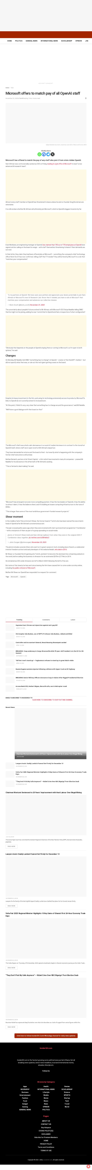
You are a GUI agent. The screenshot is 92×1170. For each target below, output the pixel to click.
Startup (67, 1098)
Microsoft (14, 577)
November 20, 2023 (39, 542)
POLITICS (18, 41)
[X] (53, 154)
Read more (11, 846)
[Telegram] (48, 154)
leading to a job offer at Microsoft (59, 164)
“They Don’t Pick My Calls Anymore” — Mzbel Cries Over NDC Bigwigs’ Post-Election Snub (47, 781)
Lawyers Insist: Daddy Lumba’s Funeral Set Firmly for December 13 (39, 763)
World (67, 1107)
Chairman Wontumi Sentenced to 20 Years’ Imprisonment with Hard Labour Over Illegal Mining (49, 754)
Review (67, 1086)
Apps (25, 1086)
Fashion (25, 1098)
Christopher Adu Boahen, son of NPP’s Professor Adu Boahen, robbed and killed (44, 634)
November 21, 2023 (37, 305)
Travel (67, 1104)
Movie (46, 1098)
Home (7, 88)
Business (25, 1092)
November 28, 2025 (21, 777)
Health (46, 1086)
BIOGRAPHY (25, 1089)
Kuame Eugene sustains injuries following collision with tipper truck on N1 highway (45, 669)
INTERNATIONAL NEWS (49, 41)
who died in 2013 (61, 549)
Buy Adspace (46, 1127)
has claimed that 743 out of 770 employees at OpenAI (62, 245)
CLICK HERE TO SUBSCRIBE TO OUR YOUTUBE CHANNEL (52, 700)
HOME (9, 41)
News (46, 1104)
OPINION (78, 41)
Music (46, 1101)
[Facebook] (44, 154)
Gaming (25, 1107)
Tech (12, 88)
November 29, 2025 (21, 766)
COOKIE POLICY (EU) (46, 1131)
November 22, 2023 (12, 98)
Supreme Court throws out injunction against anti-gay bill (36, 625)
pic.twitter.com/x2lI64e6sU (39, 538)
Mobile (46, 1095)
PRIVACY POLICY (46, 1144)
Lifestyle (46, 1092)
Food (25, 1101)
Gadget (25, 1104)
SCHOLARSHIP (66, 41)
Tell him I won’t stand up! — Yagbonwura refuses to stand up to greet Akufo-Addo (45, 660)
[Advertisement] (46, 15)
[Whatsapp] (39, 154)
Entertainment (25, 1095)
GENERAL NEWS (31, 41)
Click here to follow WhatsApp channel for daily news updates (46, 1036)
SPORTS (67, 1095)
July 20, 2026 (20, 756)
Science (67, 1092)
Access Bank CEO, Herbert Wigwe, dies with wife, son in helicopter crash (41, 686)
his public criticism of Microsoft (23, 568)
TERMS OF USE (46, 1150)
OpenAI (22, 577)
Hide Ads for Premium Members (46, 1137)
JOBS (87, 41)
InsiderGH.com (47, 1160)
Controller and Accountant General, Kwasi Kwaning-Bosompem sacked (41, 642)
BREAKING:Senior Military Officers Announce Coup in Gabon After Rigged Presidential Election (49, 678)
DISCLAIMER (46, 1134)
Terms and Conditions (46, 1147)
